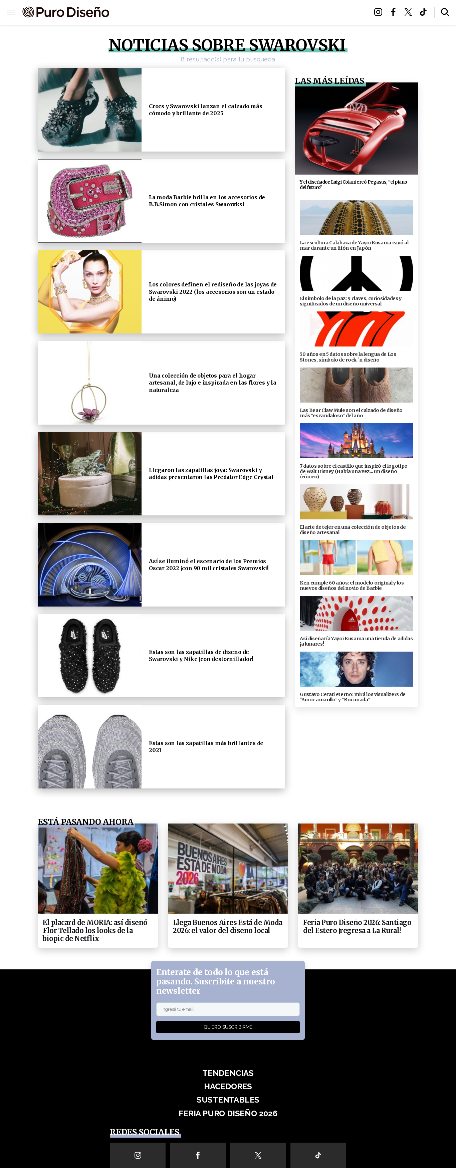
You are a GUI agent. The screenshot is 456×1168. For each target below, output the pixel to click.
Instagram (380, 12)
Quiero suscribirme (228, 1027)
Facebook (395, 12)
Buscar (445, 12)
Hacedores (197, 12)
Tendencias (155, 12)
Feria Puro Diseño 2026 (305, 12)
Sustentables (243, 12)
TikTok (425, 12)
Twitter (410, 12)
